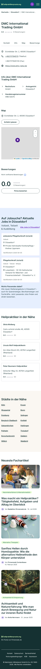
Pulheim (4, 431)
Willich (4, 441)
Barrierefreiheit (30, 653)
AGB (25, 656)
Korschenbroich (8, 436)
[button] (32, 4)
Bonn (23, 410)
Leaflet (17, 159)
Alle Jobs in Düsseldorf (30, 227)
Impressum (33, 656)
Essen (23, 405)
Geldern (24, 436)
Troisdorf (24, 431)
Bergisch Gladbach (9, 420)
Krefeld (24, 420)
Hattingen (25, 426)
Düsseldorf (15, 12)
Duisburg (5, 415)
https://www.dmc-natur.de (16, 66)
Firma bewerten (20, 191)
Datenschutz (18, 653)
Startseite (5, 12)
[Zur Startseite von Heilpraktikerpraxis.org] (11, 4)
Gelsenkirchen (7, 426)
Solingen (24, 415)
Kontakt (10, 653)
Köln (3, 405)
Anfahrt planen (10, 122)
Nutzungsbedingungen (14, 656)
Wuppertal (5, 410)
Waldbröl (24, 441)
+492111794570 (11, 56)
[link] (20, 244)
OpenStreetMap (27, 159)
